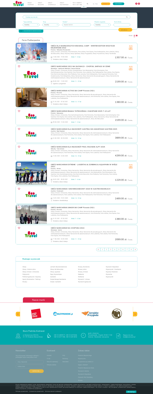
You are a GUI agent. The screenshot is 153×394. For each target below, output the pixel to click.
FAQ (63, 355)
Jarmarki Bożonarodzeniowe (58, 267)
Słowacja (54, 68)
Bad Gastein (61, 131)
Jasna (60, 230)
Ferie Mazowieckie (88, 70)
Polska (53, 50)
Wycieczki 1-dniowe (84, 279)
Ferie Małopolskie (65, 76)
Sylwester (53, 277)
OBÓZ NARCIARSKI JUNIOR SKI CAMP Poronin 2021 (72, 207)
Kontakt (49, 355)
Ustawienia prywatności (36, 391)
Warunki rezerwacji (52, 361)
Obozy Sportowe (75, 53)
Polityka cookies (51, 365)
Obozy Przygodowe (86, 53)
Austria (53, 131)
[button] (83, 7)
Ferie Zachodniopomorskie (75, 115)
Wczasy (24, 282)
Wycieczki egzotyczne (84, 282)
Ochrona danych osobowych (53, 391)
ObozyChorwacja (52, 3)
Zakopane (60, 113)
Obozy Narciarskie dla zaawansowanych (78, 78)
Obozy (24, 267)
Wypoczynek (109, 277)
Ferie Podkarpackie (99, 51)
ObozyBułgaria (41, 3)
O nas (48, 358)
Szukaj (105, 3)
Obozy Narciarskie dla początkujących (94, 76)
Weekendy (81, 274)
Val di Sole (60, 149)
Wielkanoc (81, 277)
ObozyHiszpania (30, 3)
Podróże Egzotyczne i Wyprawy (31, 277)
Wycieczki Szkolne (83, 371)
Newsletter (65, 361)
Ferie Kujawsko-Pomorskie (106, 74)
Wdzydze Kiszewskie (63, 50)
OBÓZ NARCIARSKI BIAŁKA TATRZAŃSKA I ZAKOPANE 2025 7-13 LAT (81, 111)
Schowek (118, 3)
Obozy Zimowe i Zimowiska (59, 51)
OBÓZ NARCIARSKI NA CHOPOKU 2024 (67, 228)
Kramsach (60, 191)
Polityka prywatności (22, 391)
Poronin (59, 93)
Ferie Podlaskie (72, 74)
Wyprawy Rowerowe (112, 272)
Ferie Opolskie (68, 72)
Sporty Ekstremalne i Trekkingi (31, 279)
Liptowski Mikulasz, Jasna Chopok (69, 68)
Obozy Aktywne (65, 53)
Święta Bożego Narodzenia (58, 279)
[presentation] (18, 314)
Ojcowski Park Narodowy (85, 377)
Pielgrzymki (25, 274)
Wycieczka (109, 274)
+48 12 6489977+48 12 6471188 (77, 3)
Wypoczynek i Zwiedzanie (113, 269)
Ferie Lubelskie (110, 51)
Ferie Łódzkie (82, 51)
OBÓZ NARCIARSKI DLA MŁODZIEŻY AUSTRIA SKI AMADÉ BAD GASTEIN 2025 (84, 129)
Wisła (59, 168)
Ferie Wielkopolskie (92, 74)
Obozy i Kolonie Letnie (28, 269)
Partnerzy (65, 358)
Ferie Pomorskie (72, 51)
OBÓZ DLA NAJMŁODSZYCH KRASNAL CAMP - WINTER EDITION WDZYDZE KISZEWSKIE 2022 (83, 47)
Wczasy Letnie (82, 269)
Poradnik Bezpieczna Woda (86, 368)
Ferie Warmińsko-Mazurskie (59, 74)
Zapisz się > (36, 371)
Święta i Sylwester (55, 282)
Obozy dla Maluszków (97, 118)
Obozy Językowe (55, 272)
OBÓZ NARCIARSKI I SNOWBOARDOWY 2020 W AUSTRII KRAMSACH (80, 189)
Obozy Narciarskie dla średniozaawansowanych (94, 133)
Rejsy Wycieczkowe (56, 274)
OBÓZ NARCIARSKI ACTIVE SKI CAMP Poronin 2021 (73, 91)
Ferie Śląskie (89, 51)
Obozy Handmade (110, 53)
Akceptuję (131, 392)
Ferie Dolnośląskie (99, 70)
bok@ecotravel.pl (129, 337)
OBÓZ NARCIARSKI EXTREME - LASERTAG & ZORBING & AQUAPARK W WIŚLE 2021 (84, 165)
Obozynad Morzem (64, 3)
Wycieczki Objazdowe (112, 267)
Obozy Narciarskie (76, 76)
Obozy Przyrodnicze (98, 53)
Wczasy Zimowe (83, 272)
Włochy (53, 149)
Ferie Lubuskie (81, 74)
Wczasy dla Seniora (84, 267)
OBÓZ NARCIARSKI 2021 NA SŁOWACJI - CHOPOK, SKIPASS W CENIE (80, 66)
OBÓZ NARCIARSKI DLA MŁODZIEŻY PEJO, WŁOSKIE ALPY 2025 (78, 147)
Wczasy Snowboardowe (75, 70)
